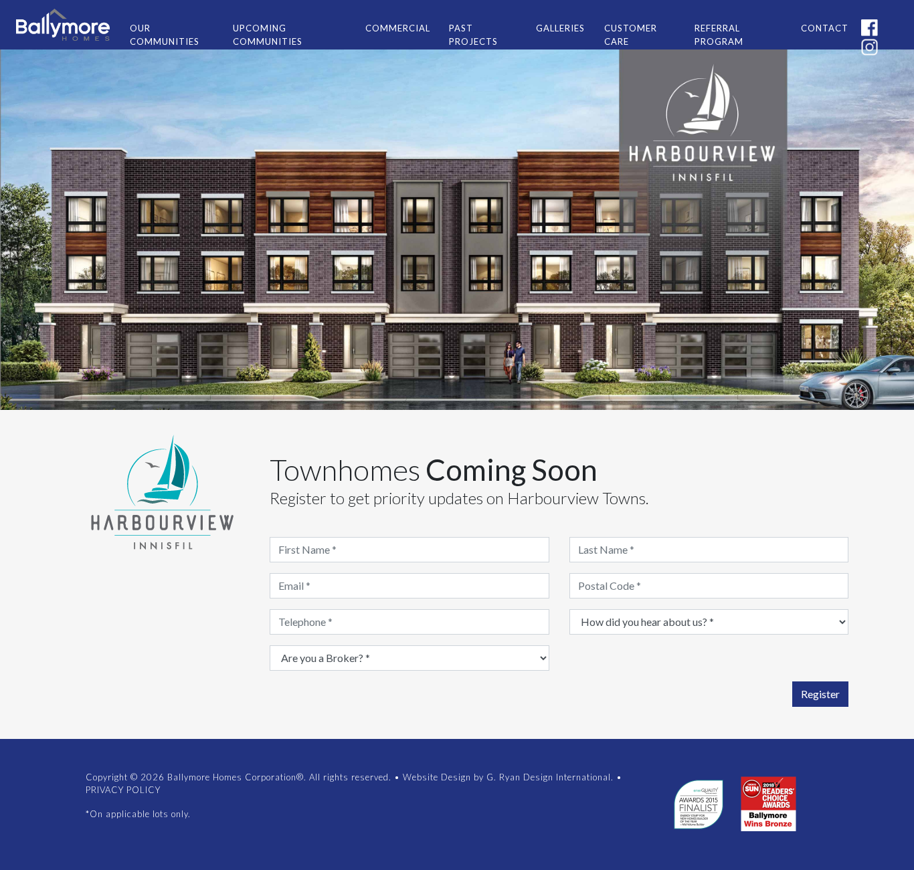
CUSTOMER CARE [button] (630, 35)
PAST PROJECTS (473, 35)
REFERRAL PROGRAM (719, 35)
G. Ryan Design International (548, 777)
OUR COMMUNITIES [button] (164, 35)
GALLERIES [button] (560, 28)
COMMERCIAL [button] (397, 28)
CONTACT (824, 28)
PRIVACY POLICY (123, 789)
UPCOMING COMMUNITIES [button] (267, 35)
